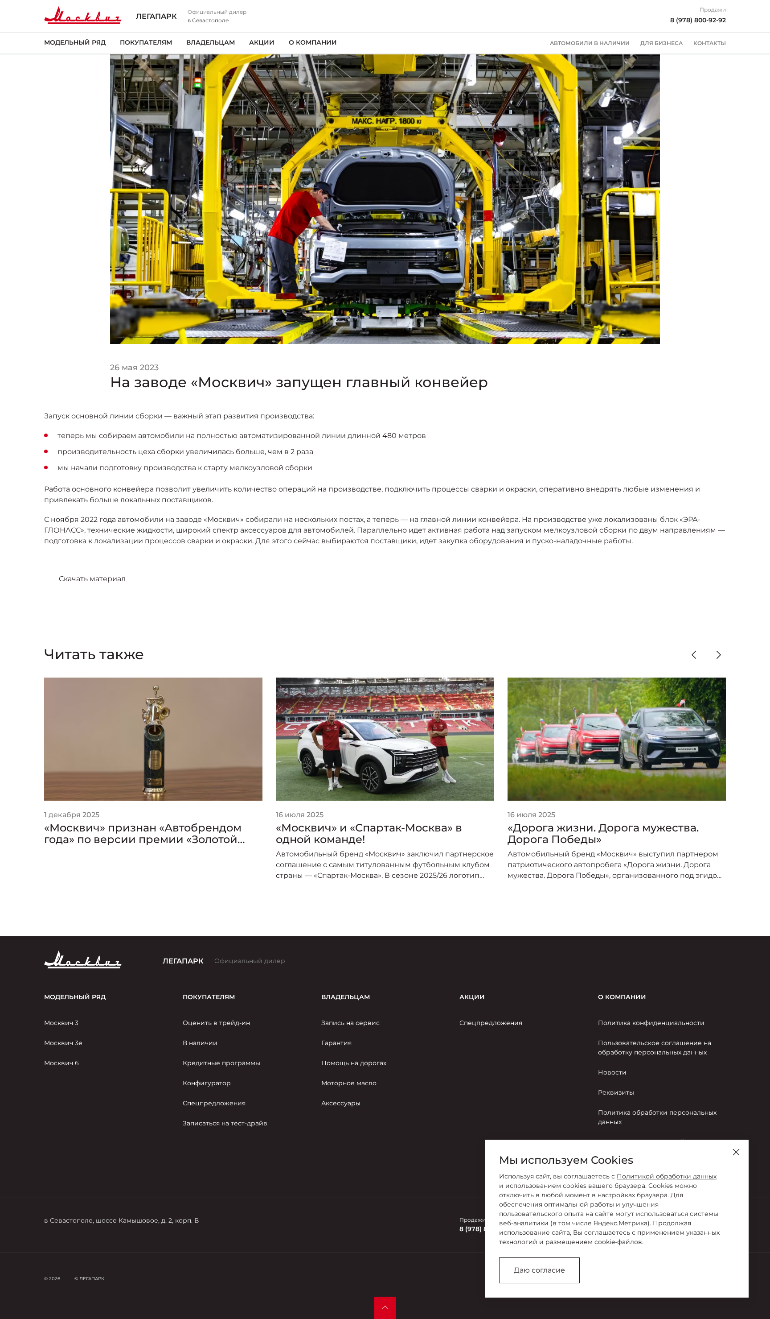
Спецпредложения (214, 1103)
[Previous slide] (694, 655)
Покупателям (146, 42)
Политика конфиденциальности (651, 1023)
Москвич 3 (61, 1023)
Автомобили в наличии (590, 43)
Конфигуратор (207, 1083)
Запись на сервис (350, 1023)
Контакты (709, 43)
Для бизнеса (661, 43)
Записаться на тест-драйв (225, 1123)
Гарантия (336, 1043)
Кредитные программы (221, 1063)
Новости (612, 1072)
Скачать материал (92, 579)
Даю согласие (539, 1270)
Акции (261, 42)
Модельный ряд (75, 42)
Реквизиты (616, 1092)
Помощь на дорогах (353, 1063)
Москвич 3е (63, 1043)
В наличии (200, 1043)
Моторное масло (349, 1083)
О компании (313, 42)
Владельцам (210, 42)
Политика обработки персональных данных (657, 1117)
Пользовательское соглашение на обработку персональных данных (654, 1047)
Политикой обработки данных (667, 1176)
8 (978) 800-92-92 (698, 20)
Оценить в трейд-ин (216, 1023)
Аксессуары (340, 1103)
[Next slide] (719, 655)
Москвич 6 (61, 1063)
